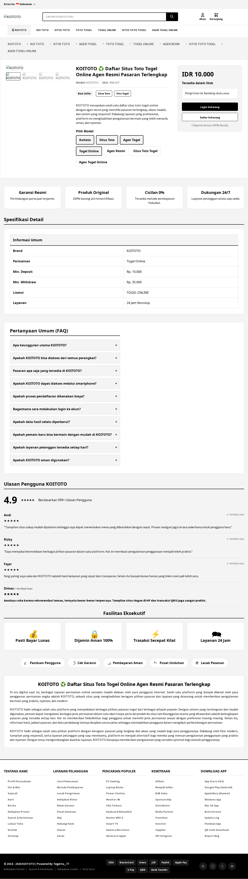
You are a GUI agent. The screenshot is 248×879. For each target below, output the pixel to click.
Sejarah (12, 793)
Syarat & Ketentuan (20, 817)
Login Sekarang (210, 107)
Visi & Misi (14, 787)
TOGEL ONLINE (107, 30)
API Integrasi (163, 836)
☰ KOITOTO (19, 30)
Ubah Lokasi (222, 93)
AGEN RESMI (171, 44)
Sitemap (13, 836)
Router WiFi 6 (114, 817)
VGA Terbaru (114, 805)
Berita (12, 805)
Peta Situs (89, 869)
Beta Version (213, 811)
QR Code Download (217, 830)
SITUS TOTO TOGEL (134, 30)
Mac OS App (212, 805)
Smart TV (112, 823)
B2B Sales (161, 793)
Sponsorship (163, 799)
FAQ (59, 817)
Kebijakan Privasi (18, 811)
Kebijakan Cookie (67, 869)
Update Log (212, 817)
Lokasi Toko (15, 823)
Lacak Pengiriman (68, 793)
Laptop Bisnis (114, 787)
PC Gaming (113, 781)
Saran (60, 836)
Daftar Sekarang (210, 117)
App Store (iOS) (214, 781)
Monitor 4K (113, 799)
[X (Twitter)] (222, 866)
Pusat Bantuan (66, 811)
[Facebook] (203, 866)
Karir (11, 799)
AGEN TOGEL (88, 44)
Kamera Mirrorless (117, 830)
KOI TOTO (42, 30)
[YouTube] (232, 866)
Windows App (213, 799)
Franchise (161, 817)
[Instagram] (212, 866)
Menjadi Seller (164, 787)
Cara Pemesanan (67, 781)
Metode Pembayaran (70, 787)
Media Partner (164, 811)
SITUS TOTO (62, 30)
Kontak (12, 830)
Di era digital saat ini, (25, 692)
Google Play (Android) (218, 787)
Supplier (160, 830)
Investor (160, 823)
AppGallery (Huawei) (217, 793)
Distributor (162, 805)
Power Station (115, 793)
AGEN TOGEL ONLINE (165, 30)
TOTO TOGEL (84, 30)
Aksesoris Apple (116, 836)
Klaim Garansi (65, 805)
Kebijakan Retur (67, 799)
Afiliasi (159, 781)
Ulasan (61, 830)
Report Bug (212, 836)
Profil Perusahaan (19, 781)
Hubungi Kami (65, 823)
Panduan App (213, 823)
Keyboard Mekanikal (119, 811)
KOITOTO (14, 44)
